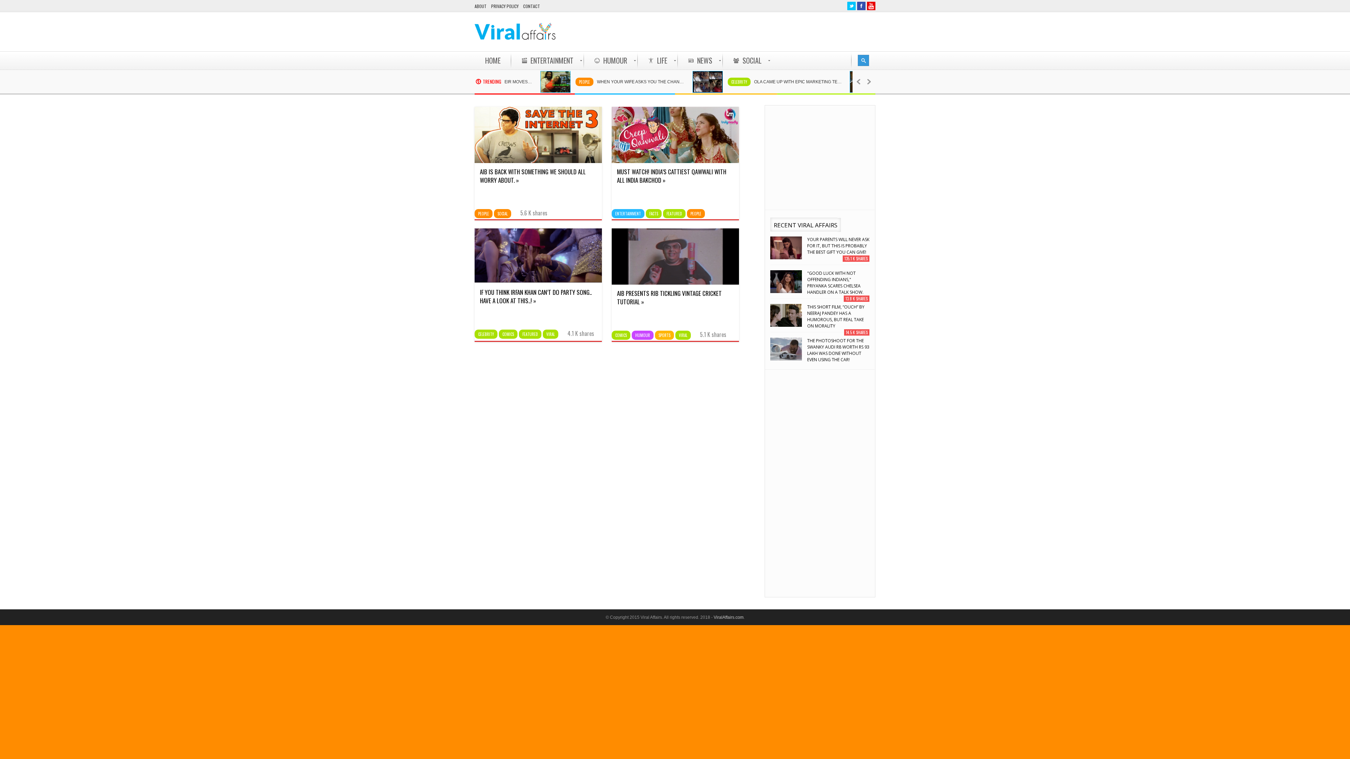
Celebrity (712, 82)
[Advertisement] (747, 31)
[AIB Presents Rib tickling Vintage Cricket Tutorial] (675, 283)
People (557, 82)
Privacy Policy (505, 6)
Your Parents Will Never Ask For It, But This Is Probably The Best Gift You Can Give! (838, 245)
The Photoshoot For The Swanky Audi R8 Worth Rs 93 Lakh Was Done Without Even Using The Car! (838, 350)
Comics (508, 334)
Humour (642, 335)
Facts (653, 213)
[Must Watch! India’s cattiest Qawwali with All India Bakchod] (675, 161)
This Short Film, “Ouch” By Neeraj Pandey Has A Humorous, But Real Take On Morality (835, 316)
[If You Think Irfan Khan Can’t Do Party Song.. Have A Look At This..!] (538, 282)
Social (502, 213)
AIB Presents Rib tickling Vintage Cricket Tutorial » (669, 297)
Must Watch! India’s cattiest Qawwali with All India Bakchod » (671, 175)
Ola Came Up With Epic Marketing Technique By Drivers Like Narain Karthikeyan (774, 81)
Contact (531, 6)
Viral (550, 334)
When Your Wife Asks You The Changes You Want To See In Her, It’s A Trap (617, 81)
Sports (664, 335)
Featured (674, 213)
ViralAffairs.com (729, 617)
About (481, 6)
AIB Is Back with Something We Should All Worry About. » (533, 175)
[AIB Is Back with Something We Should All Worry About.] (538, 161)
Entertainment (628, 213)
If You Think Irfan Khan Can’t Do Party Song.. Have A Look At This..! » (536, 296)
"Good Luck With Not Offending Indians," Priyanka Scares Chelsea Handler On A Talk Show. (835, 282)
